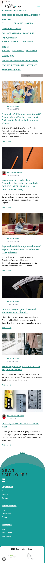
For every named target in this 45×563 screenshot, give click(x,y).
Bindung (6, 50)
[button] (4, 559)
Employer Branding (11, 33)
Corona (29, 23)
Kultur (5, 41)
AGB (3, 529)
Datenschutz (7, 532)
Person (14, 41)
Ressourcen (32, 65)
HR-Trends (28, 41)
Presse (4, 517)
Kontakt (5, 498)
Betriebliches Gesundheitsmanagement (21, 15)
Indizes (5, 47)
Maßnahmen (8, 56)
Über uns (5, 491)
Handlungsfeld (9, 38)
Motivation (31, 50)
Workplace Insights (11, 69)
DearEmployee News (11, 28)
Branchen (6, 19)
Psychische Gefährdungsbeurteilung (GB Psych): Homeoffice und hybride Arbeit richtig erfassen (21, 249)
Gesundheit (18, 50)
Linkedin (5, 510)
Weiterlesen (6, 141)
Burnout (18, 23)
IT (2, 23)
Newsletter (6, 513)
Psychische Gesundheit (13, 65)
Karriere (5, 494)
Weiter (22, 452)
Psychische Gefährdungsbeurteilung (20, 60)
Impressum (6, 536)
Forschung (28, 33)
